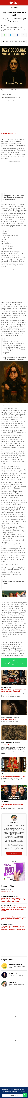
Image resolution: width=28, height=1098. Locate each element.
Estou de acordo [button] (14, 1095)
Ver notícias (14, 853)
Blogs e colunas (7, 960)
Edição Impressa (14, 7)
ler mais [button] (23, 1091)
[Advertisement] (14, 117)
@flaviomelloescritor (8, 133)
